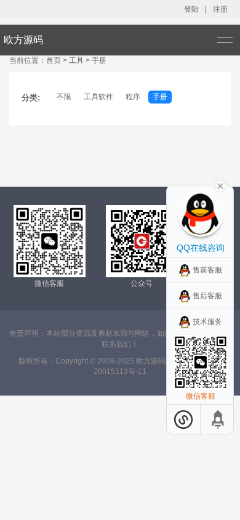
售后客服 (207, 295)
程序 (133, 96)
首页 (53, 60)
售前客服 (207, 270)
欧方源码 (23, 40)
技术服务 (207, 321)
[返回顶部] (218, 419)
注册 (220, 9)
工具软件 (98, 96)
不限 (64, 96)
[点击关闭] (220, 184)
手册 (160, 96)
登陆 (191, 9)
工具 (77, 60)
